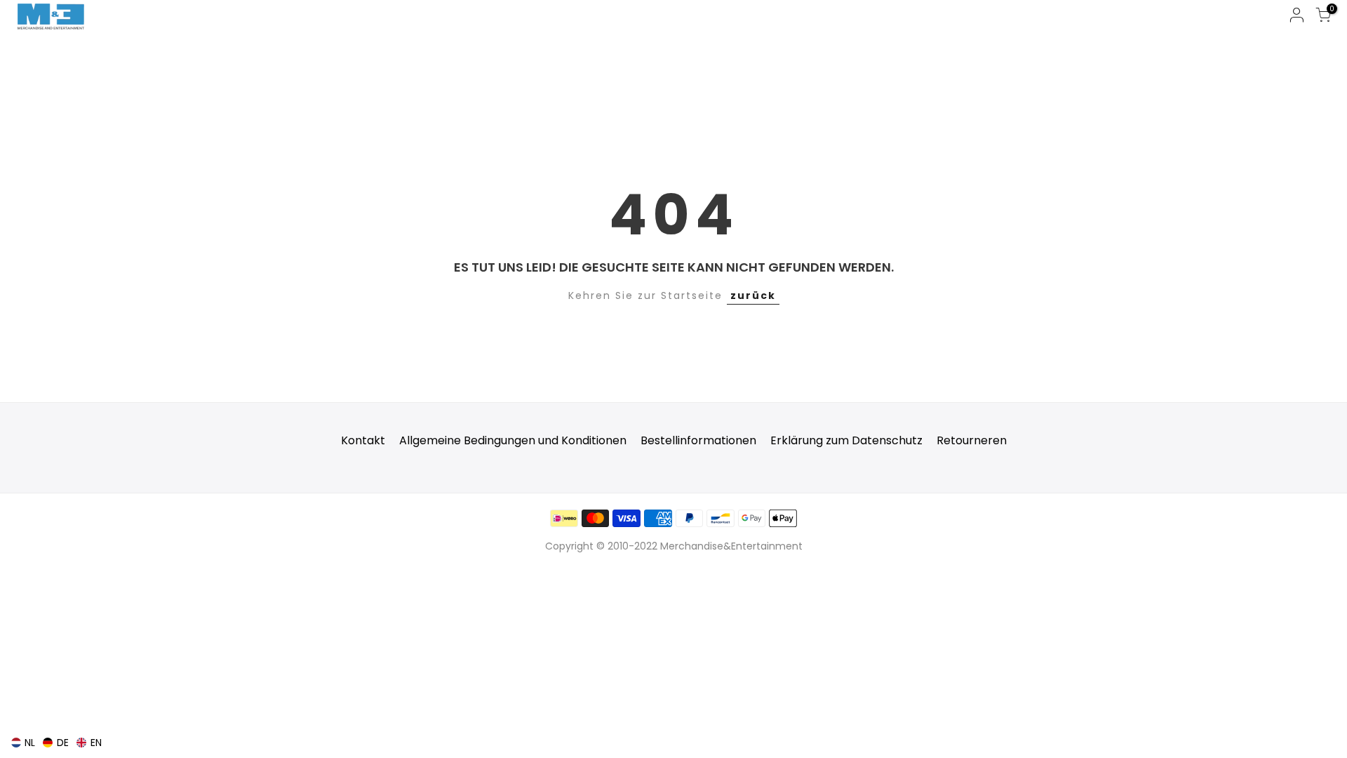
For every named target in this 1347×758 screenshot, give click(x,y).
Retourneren (972, 440)
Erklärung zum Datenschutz (846, 440)
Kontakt (363, 440)
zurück (753, 295)
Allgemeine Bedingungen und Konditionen (512, 440)
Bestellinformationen (698, 440)
